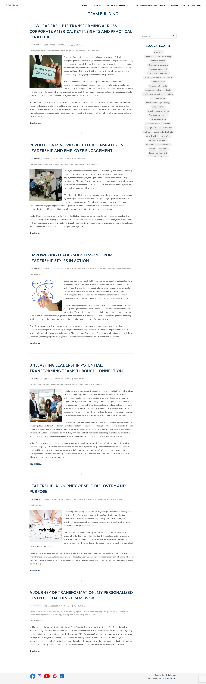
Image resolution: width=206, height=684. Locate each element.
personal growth (67, 615)
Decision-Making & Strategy (158, 102)
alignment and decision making (158, 56)
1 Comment (37, 505)
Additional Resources (191, 5)
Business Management (158, 65)
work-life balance (91, 615)
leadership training (66, 164)
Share (36, 45)
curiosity (167, 90)
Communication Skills (158, 86)
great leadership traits (163, 132)
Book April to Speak (169, 5)
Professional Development (64, 50)
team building (80, 50)
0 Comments (94, 50)
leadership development (50, 164)
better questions (158, 60)
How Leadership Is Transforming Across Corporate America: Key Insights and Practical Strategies (81, 31)
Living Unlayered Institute (145, 5)
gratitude (147, 132)
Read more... (36, 123)
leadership (51, 50)
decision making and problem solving (62, 612)
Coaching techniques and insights (158, 77)
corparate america (39, 50)
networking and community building (47, 615)
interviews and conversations (158, 144)
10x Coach (158, 52)
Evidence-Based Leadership (158, 123)
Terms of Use (161, 678)
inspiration (165, 136)
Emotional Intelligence (158, 115)
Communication (39, 384)
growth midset (152, 136)
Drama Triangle (158, 107)
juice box (152, 148)
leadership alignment (158, 153)
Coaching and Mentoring (158, 73)
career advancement (40, 612)
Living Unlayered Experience (117, 5)
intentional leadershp (158, 140)
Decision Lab (95, 5)
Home (84, 5)
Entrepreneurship (158, 119)
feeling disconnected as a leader (158, 128)
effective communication (85, 612)
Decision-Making (158, 98)
